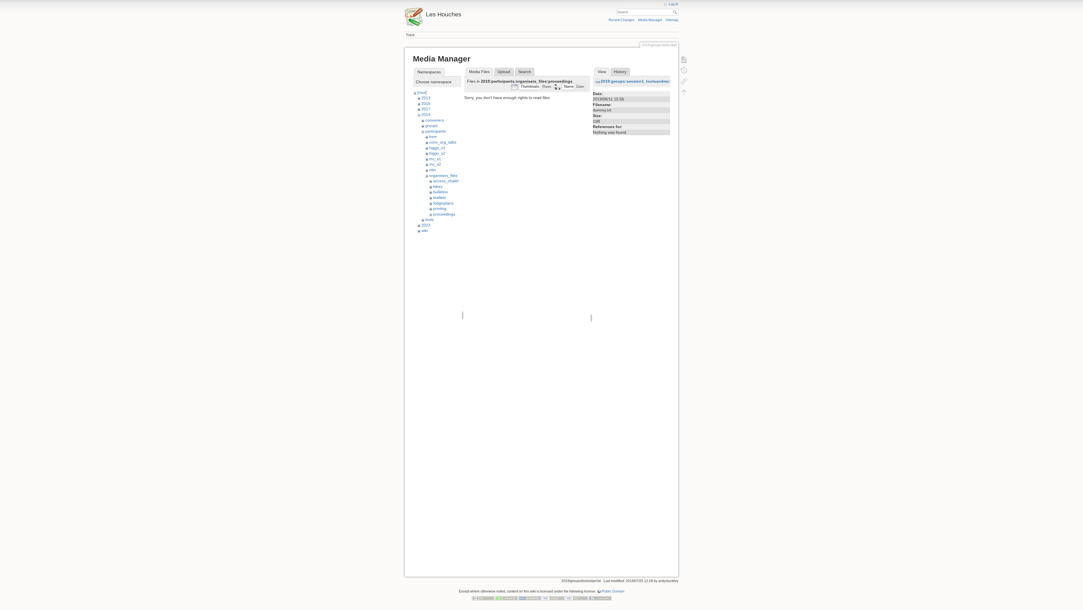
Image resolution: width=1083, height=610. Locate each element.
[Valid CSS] (576, 598)
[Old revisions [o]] (683, 70)
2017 (425, 109)
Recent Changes (622, 20)
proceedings (444, 214)
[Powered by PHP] (530, 598)
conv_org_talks (442, 142)
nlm (432, 170)
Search (675, 12)
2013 (425, 98)
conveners (434, 120)
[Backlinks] (683, 81)
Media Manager (650, 20)
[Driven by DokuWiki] (600, 598)
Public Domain (613, 591)
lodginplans (443, 203)
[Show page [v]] (683, 59)
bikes (438, 186)
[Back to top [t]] (683, 92)
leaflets (439, 197)
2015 (425, 103)
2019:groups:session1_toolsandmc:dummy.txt (645, 81)
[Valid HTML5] (553, 598)
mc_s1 (435, 159)
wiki (424, 230)
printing (439, 208)
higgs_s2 (437, 153)
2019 (425, 114)
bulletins (440, 192)
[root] (422, 92)
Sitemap (672, 20)
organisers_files (443, 175)
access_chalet (446, 181)
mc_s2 (435, 164)
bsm (433, 136)
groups (431, 125)
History (620, 71)
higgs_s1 (437, 148)
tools (429, 219)
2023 (425, 225)
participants (435, 131)
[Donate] (506, 598)
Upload (504, 71)
